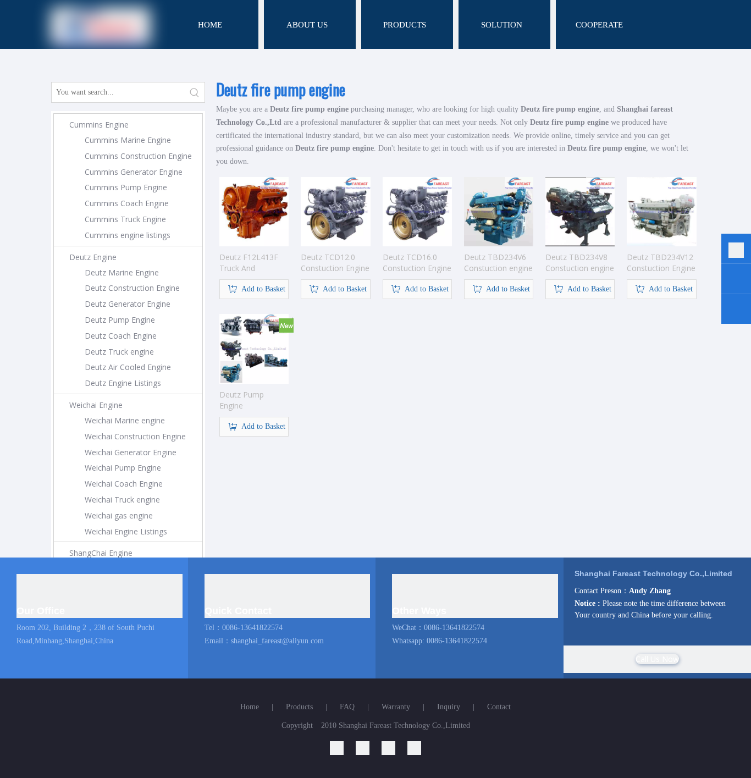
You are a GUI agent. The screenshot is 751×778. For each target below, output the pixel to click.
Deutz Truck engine (119, 351)
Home (249, 707)
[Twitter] (394, 747)
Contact (499, 707)
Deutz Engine (93, 257)
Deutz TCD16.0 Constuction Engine (417, 262)
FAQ (347, 707)
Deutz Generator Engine (127, 304)
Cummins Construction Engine (138, 156)
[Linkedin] (343, 747)
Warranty (396, 707)
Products (299, 707)
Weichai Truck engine (122, 499)
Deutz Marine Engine (122, 272)
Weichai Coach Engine (124, 483)
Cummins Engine (99, 124)
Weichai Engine (96, 405)
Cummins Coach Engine (127, 203)
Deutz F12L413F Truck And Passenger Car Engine (248, 263)
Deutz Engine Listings (123, 383)
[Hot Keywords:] (195, 92)
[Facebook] (414, 747)
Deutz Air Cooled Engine (128, 367)
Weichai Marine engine (125, 420)
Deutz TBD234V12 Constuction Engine (661, 262)
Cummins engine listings (127, 235)
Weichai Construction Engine (135, 436)
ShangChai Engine (100, 553)
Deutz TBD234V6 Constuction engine (498, 262)
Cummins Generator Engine (134, 172)
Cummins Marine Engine (128, 140)
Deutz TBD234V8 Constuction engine (579, 262)
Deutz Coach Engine (121, 335)
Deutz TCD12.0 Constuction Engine (335, 262)
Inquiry (448, 707)
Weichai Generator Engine (130, 452)
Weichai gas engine (119, 515)
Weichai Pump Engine (123, 467)
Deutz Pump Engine (120, 319)
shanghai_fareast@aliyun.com (277, 641)
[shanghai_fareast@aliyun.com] (736, 311)
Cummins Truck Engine (125, 219)
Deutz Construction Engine (132, 288)
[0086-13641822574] (736, 250)
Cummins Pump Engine (126, 187)
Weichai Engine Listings (126, 531)
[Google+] (369, 747)
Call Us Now (657, 659)
